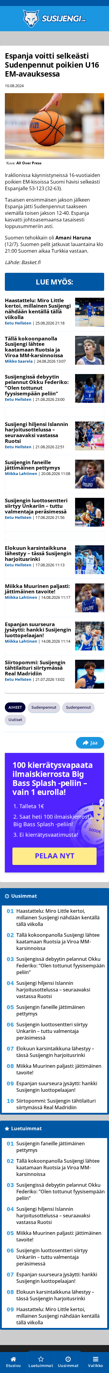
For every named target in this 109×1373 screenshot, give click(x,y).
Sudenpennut (43, 707)
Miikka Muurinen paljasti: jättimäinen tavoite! (37, 589)
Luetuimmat (26, 1128)
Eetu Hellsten (18, 323)
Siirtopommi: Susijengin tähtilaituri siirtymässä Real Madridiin (35, 668)
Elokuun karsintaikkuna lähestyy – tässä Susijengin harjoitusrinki (38, 553)
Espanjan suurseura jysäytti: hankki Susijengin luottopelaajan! (38, 630)
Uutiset (15, 719)
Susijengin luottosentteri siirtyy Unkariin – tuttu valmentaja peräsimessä (36, 506)
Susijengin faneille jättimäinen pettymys (32, 465)
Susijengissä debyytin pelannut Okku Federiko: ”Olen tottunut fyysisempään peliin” (37, 385)
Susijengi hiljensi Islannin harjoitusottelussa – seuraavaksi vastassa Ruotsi (36, 432)
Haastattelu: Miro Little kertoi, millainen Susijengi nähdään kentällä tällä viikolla (38, 309)
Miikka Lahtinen (21, 473)
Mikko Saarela (19, 361)
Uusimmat (24, 896)
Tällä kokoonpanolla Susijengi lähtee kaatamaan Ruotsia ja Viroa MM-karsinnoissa (34, 347)
